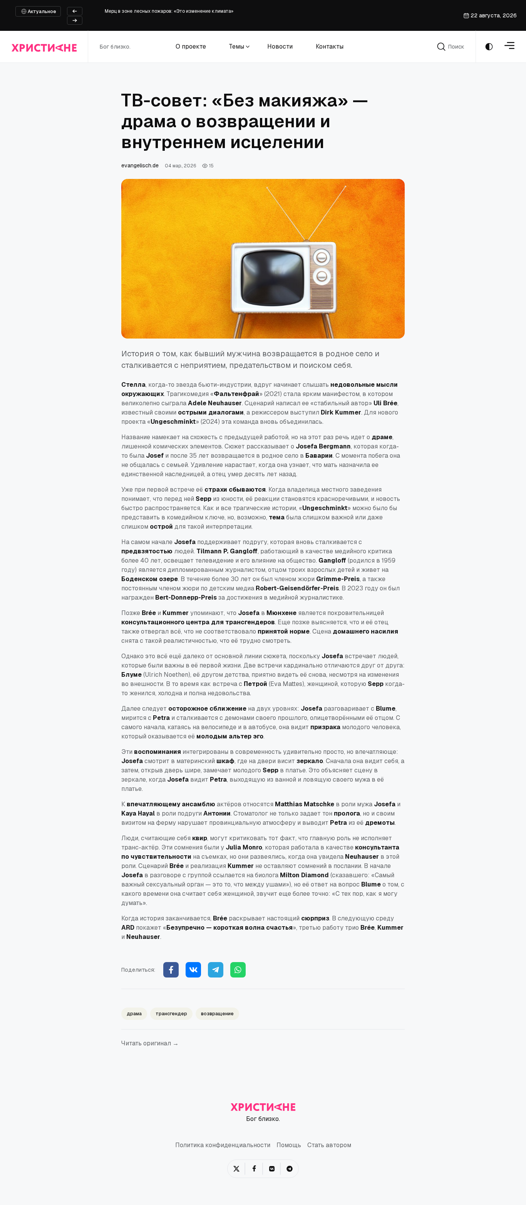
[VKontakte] (272, 1169)
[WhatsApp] (238, 969)
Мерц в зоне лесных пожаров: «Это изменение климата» (169, 11)
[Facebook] (171, 969)
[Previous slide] (74, 11)
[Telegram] (215, 969)
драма (134, 1014)
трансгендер (171, 1014)
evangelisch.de (140, 165)
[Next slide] (74, 20)
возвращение (217, 1014)
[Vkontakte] (193, 969)
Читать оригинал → (150, 1043)
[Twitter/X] (236, 1169)
